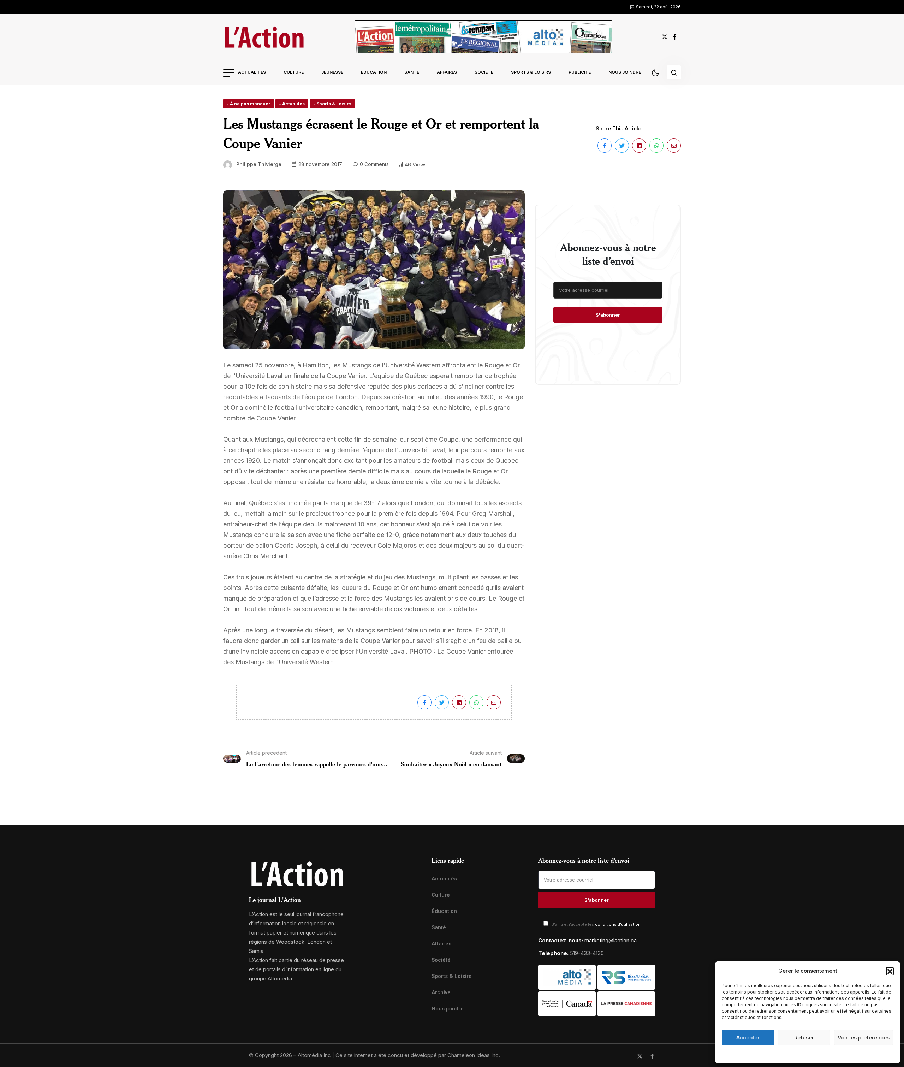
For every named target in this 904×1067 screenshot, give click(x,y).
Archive (441, 992)
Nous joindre (624, 72)
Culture (294, 72)
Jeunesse (332, 72)
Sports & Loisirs (531, 72)
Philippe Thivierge (258, 164)
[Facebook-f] (652, 1056)
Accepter (748, 1037)
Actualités (252, 72)
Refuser (804, 1037)
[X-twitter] (639, 1056)
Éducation (374, 72)
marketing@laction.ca (610, 940)
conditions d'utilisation (618, 924)
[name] (264, 37)
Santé (411, 72)
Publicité (580, 72)
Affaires (447, 72)
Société (484, 72)
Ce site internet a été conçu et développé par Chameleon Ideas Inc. (417, 1055)
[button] (889, 970)
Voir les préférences (864, 1037)
